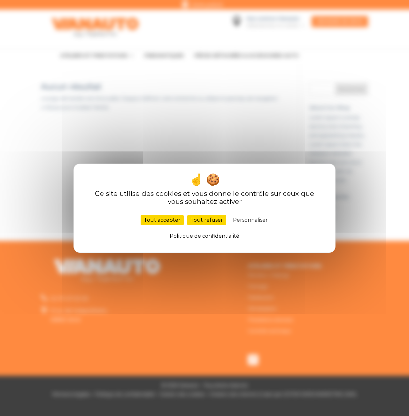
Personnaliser (250, 220)
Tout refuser (206, 220)
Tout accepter (162, 220)
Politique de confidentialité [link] (204, 236)
